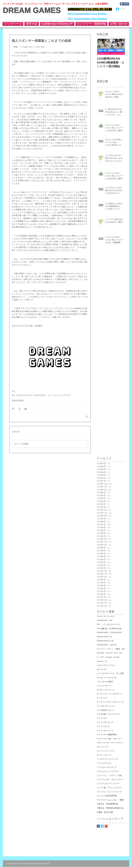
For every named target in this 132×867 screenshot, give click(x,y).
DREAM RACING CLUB (105, 641)
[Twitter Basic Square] (102, 826)
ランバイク (101, 792)
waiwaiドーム (102, 661)
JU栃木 (117, 649)
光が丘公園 (108, 812)
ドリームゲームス (104, 763)
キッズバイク (102, 698)
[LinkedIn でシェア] (25, 409)
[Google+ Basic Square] (106, 826)
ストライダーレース (105, 731)
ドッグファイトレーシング (107, 759)
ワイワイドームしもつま (107, 800)
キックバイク (102, 694)
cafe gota (108, 657)
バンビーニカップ (104, 784)
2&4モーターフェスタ (105, 616)
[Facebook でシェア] (13, 409)
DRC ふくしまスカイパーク (108, 624)
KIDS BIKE (100, 653)
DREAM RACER (116, 633)
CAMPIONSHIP (102, 620)
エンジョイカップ (104, 686)
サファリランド (113, 714)
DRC (13, 395)
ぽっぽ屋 (120, 673)
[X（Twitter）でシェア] (19, 409)
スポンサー (117, 739)
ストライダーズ (103, 726)
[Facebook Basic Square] (98, 826)
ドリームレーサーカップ (107, 767)
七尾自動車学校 (112, 804)
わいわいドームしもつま (107, 678)
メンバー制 (101, 788)
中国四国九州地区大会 (115, 808)
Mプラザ (109, 653)
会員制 (99, 812)
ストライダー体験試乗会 (107, 735)
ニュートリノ (102, 775)
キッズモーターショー (106, 706)
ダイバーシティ (103, 747)
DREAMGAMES (40, 395)
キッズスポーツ (115, 694)
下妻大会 (100, 808)
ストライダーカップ (105, 722)
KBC (123, 649)
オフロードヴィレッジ (106, 690)
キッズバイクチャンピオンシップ (110, 702)
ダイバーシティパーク (106, 751)
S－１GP (100, 657)
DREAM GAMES (32, 10)
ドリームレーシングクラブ (59, 395)
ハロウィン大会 (115, 775)
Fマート (110, 649)
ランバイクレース (114, 792)
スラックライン (117, 743)
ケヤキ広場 (101, 714)
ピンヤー (116, 784)
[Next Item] (121, 47)
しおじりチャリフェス (106, 665)
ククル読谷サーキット (106, 710)
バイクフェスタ (103, 780)
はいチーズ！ (102, 669)
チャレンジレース (104, 755)
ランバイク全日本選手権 (107, 796)
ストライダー (102, 718)
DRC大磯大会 (102, 629)
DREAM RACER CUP (25, 395)
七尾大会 (100, 804)
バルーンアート (117, 780)
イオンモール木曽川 (105, 682)
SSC (120, 653)
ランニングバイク (114, 788)
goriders (117, 657)
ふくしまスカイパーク (106, 673)
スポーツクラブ (103, 743)
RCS (115, 653)
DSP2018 (113, 645)
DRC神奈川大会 (115, 629)
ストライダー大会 (104, 739)
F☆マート (101, 649)
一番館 (121, 800)
